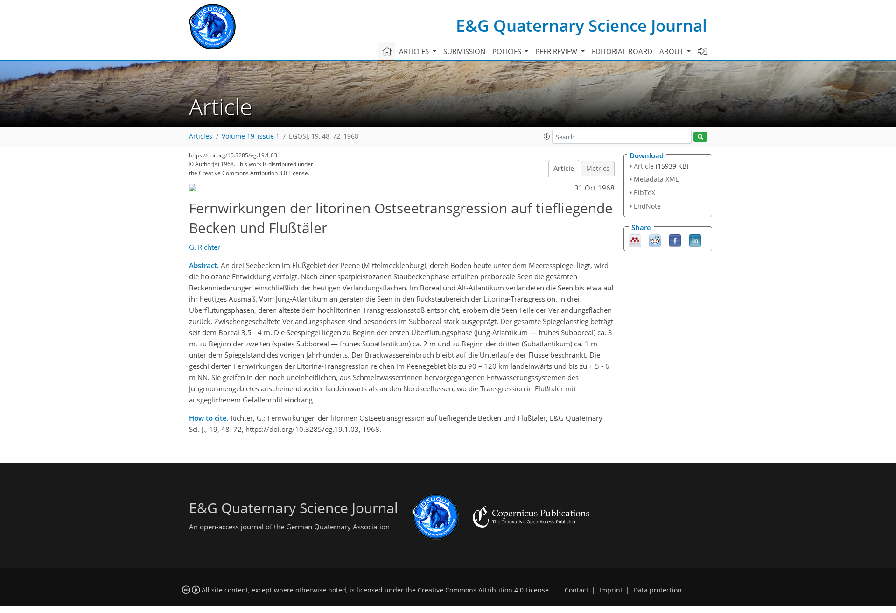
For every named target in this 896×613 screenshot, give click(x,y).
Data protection (657, 590)
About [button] (672, 51)
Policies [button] (507, 51)
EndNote (647, 206)
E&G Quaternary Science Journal (581, 25)
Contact (576, 590)
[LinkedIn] (695, 239)
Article (563, 168)
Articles (200, 136)
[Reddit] (655, 239)
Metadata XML (656, 179)
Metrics (597, 168)
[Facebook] (675, 239)
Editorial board (622, 51)
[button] (547, 136)
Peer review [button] (557, 51)
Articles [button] (415, 51)
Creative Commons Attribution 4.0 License (483, 590)
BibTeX (644, 192)
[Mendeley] (635, 239)
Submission (464, 51)
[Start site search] (700, 137)
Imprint (611, 590)
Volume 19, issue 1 (251, 136)
